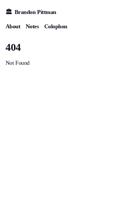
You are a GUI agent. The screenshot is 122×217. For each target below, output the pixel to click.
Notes (32, 26)
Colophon (55, 26)
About (13, 26)
